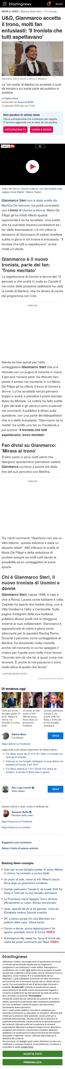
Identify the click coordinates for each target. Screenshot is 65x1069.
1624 (28, 970)
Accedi (59, 3)
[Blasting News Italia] (20, 4)
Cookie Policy (27, 1046)
